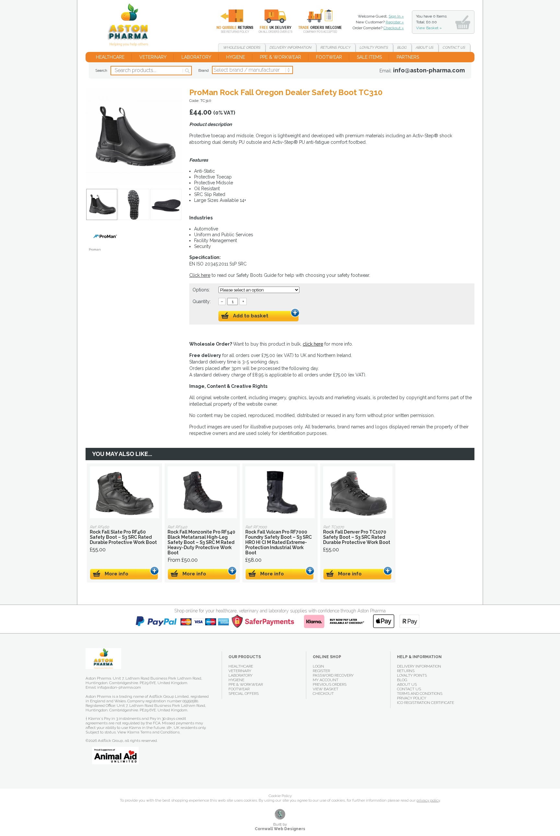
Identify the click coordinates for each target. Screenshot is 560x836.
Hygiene (235, 57)
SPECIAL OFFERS (243, 693)
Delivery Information (419, 666)
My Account (325, 680)
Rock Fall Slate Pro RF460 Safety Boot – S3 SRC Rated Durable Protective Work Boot (124, 492)
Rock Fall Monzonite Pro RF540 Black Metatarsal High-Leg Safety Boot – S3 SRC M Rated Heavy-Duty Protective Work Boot (202, 492)
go (186, 70)
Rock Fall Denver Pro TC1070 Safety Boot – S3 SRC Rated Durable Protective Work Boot (357, 492)
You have (431, 22)
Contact (453, 47)
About (424, 47)
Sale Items (369, 57)
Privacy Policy (411, 698)
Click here (199, 275)
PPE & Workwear (280, 57)
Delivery (271, 21)
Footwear (329, 57)
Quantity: (201, 301)
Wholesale (315, 21)
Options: (201, 289)
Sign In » (396, 16)
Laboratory (196, 57)
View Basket (325, 689)
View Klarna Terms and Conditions (148, 732)
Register (321, 671)
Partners (408, 57)
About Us (407, 684)
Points (373, 47)
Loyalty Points (412, 675)
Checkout (323, 693)
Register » (395, 22)
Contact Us (409, 689)
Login (318, 666)
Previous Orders (329, 684)
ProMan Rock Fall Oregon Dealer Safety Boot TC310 (130, 26)
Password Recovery (333, 675)
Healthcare (110, 57)
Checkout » (393, 28)
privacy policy (428, 800)
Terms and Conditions (419, 693)
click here (313, 344)
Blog (401, 47)
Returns (231, 21)
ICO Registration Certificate (425, 702)
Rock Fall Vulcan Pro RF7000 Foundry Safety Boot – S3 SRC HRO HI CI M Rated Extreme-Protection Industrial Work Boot (280, 492)
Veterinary (153, 57)
